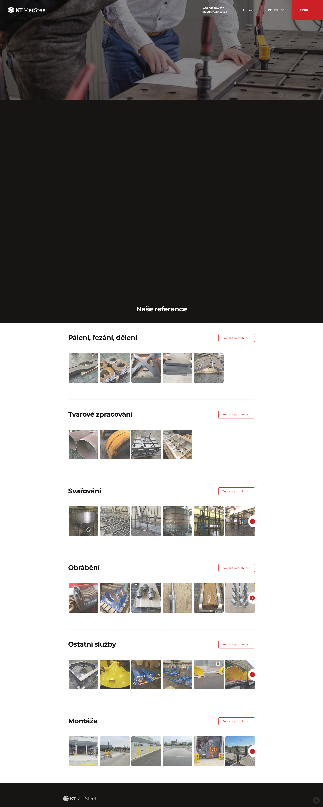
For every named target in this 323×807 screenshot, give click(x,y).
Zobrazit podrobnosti (237, 337)
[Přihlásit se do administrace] (316, 800)
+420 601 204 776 (213, 8)
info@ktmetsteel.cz (214, 11)
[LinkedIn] (250, 10)
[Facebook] (243, 10)
